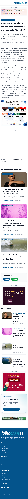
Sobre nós (3, 473)
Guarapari (3, 446)
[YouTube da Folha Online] (8, 487)
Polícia (2, 466)
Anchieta (3, 450)
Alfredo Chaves (4, 448)
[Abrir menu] (2, 2)
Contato (3, 477)
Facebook (6, 279)
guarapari (3, 161)
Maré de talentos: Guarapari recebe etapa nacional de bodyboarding (13, 257)
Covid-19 (22, 159)
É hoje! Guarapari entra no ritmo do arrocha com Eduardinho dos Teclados (13, 191)
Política (3, 460)
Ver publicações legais (11, 409)
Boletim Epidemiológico (12, 159)
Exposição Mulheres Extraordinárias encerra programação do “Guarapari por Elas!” (19, 334)
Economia (3, 462)
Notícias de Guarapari (8, 19)
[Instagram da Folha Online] (5, 487)
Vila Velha (3, 452)
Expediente (3, 475)
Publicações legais (5, 479)
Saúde (2, 464)
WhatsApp (14, 279)
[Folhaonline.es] (20, 3)
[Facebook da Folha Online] (2, 487)
